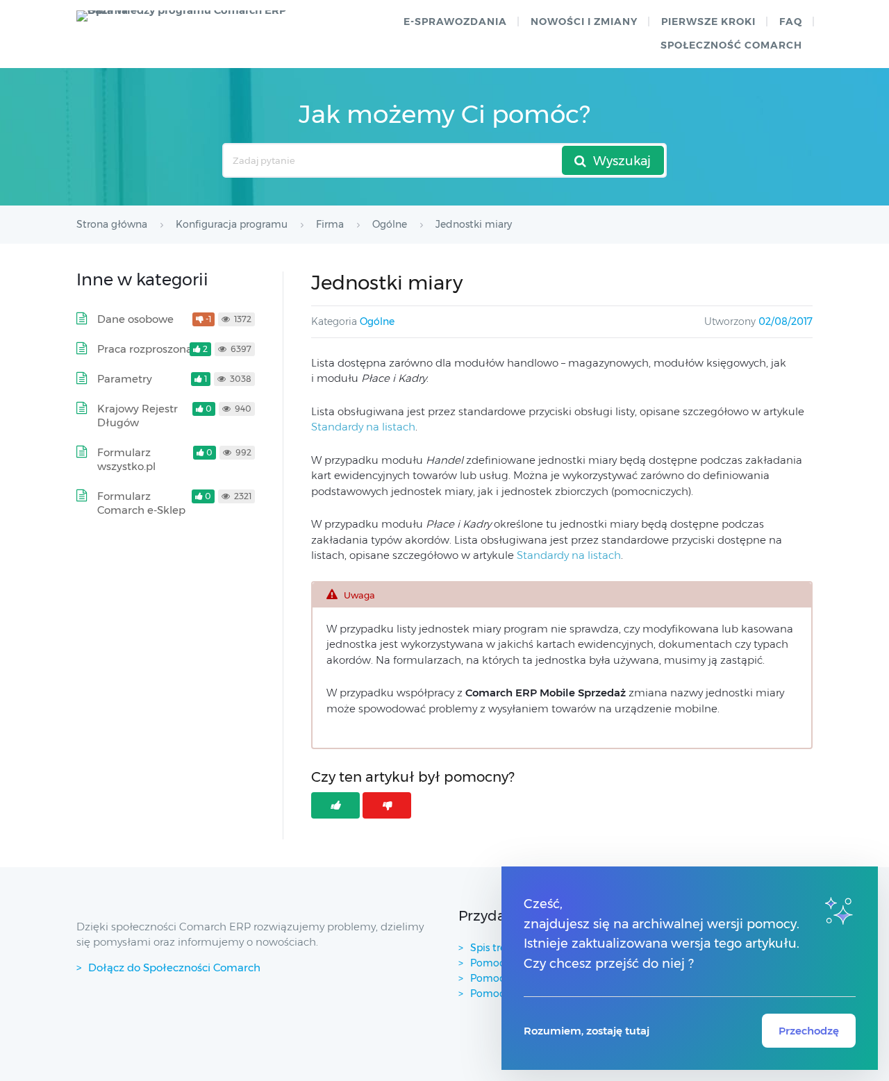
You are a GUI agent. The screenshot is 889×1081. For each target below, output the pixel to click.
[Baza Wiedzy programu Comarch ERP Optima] (187, 16)
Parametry (124, 378)
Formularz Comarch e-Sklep (141, 503)
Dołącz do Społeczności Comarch (174, 967)
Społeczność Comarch (731, 45)
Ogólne (377, 321)
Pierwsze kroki (708, 21)
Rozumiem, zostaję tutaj (586, 1030)
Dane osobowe (135, 319)
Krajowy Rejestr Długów (137, 415)
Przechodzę (809, 1030)
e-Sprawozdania (455, 21)
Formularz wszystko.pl (126, 459)
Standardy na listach (363, 426)
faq (790, 21)
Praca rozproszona (144, 348)
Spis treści (494, 947)
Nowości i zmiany (584, 21)
